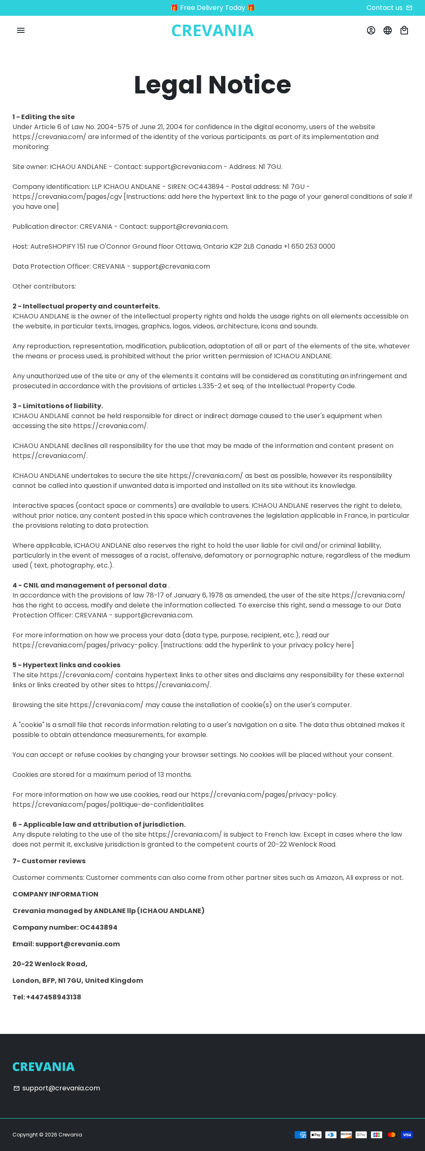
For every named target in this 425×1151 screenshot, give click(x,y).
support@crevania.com (56, 1088)
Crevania (70, 1134)
